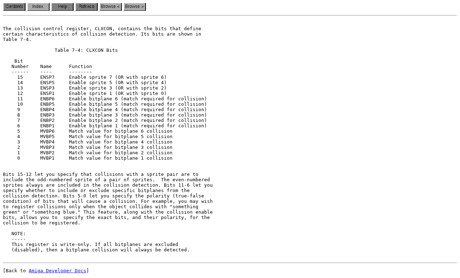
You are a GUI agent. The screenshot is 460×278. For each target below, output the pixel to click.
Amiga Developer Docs (57, 270)
